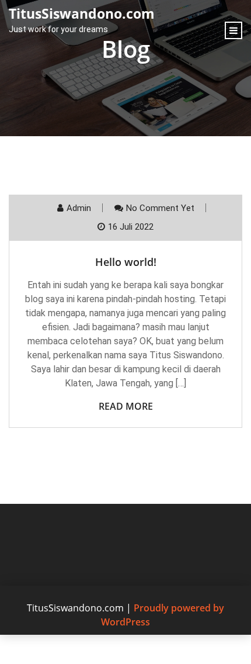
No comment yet (160, 208)
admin (79, 208)
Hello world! (125, 262)
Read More (126, 406)
